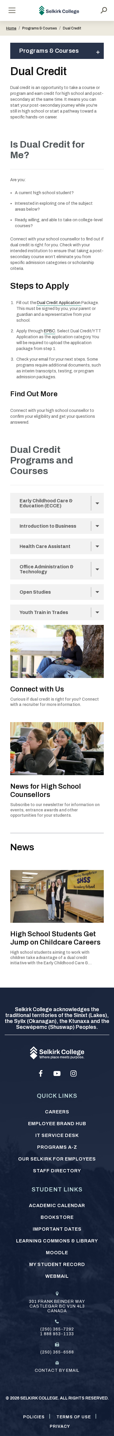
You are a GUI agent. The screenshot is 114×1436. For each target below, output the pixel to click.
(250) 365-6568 (57, 1352)
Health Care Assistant (45, 546)
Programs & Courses (49, 50)
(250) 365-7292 (57, 1329)
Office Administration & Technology (47, 569)
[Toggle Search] (104, 10)
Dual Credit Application (59, 303)
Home (11, 28)
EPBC (49, 331)
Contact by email (57, 1370)
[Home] (59, 10)
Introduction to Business (48, 526)
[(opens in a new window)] (40, 1073)
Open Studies (35, 592)
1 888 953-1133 (57, 1334)
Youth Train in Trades (44, 612)
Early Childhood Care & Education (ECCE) (46, 503)
